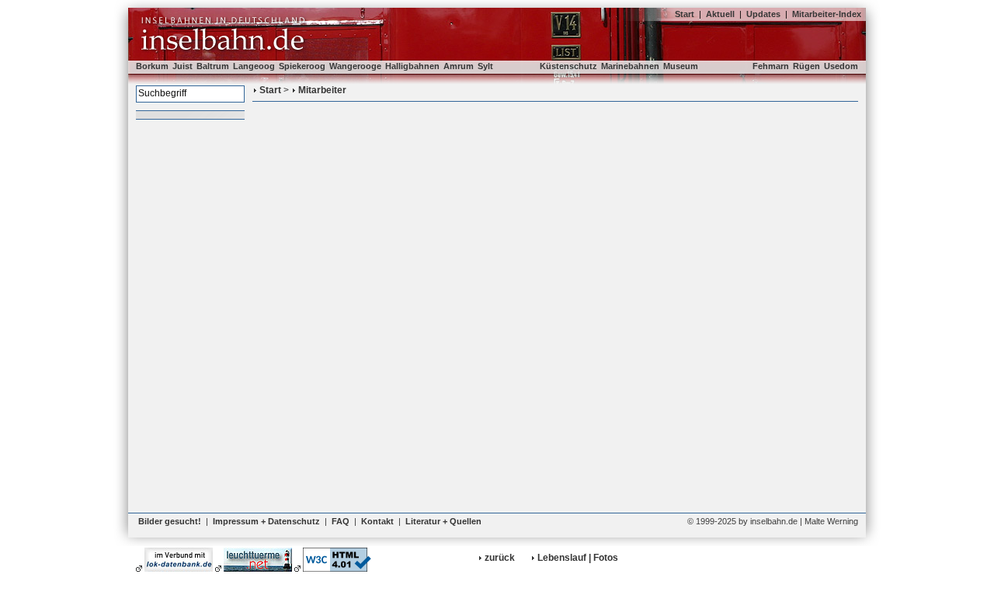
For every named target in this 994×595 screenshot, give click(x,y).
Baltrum (212, 66)
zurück (500, 557)
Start (684, 14)
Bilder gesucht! (169, 521)
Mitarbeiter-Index (826, 14)
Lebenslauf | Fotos (577, 557)
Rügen (806, 66)
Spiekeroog (302, 66)
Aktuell (720, 14)
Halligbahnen (412, 66)
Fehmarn (770, 66)
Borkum (152, 66)
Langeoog (254, 66)
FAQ (340, 521)
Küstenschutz (568, 66)
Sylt (485, 66)
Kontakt (377, 521)
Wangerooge (355, 66)
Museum (680, 66)
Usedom (841, 66)
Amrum (458, 66)
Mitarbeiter (322, 90)
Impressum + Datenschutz (266, 521)
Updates (763, 14)
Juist (182, 66)
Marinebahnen (630, 66)
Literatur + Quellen (443, 521)
